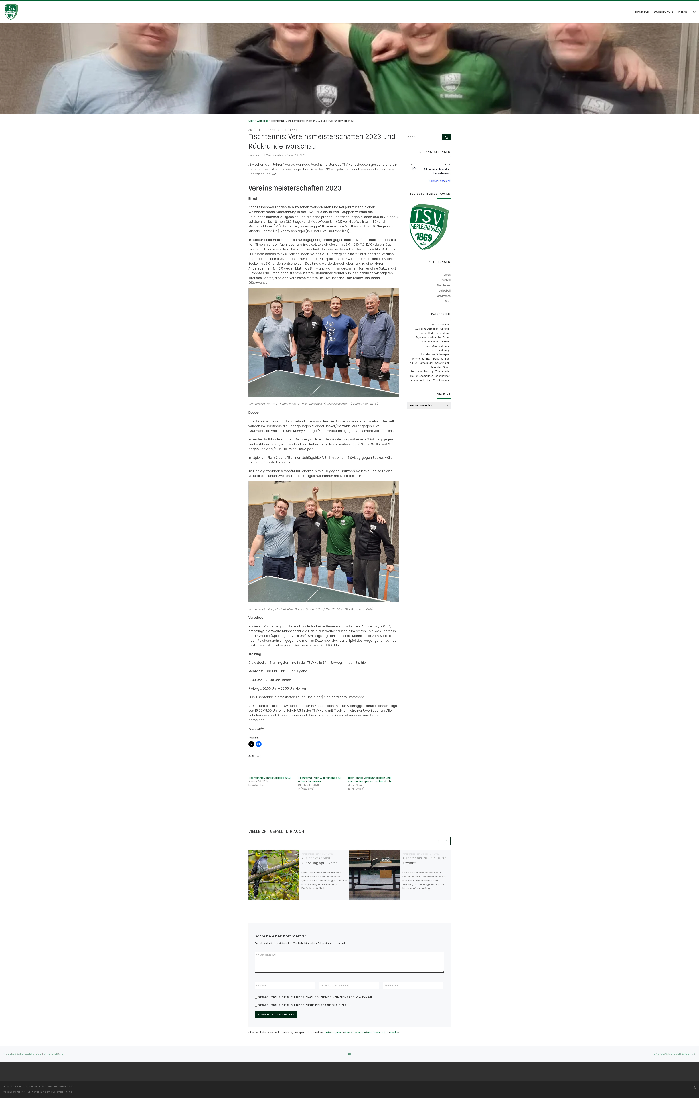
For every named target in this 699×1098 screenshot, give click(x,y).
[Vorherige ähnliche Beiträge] (438, 841)
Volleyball (425, 380)
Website (392, 985)
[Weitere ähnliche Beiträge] (447, 841)
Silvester (435, 367)
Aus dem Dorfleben (427, 328)
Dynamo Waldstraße (428, 337)
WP (23, 1091)
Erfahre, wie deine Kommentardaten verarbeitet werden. (363, 1032)
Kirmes (445, 358)
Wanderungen (441, 380)
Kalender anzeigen (440, 181)
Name (261, 985)
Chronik (445, 328)
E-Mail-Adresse (335, 985)
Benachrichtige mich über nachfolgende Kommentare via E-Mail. (316, 997)
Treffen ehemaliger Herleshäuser (430, 376)
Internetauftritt (421, 358)
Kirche (435, 358)
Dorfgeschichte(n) (439, 333)
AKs (433, 324)
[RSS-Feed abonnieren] (695, 1087)
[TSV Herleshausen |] (25, 11)
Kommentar (267, 954)
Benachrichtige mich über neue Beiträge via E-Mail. (304, 1005)
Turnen (414, 380)
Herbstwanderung (439, 350)
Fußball (445, 341)
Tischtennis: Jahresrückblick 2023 (269, 778)
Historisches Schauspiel (435, 354)
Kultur (413, 363)
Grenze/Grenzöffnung (437, 346)
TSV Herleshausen (25, 1086)
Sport (446, 367)
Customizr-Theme (61, 1091)
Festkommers (430, 341)
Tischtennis (442, 371)
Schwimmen (442, 363)
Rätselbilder (426, 363)
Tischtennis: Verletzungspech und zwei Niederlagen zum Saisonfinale (369, 779)
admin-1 (258, 155)
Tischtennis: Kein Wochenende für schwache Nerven (319, 779)
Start (251, 121)
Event (446, 337)
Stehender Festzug (422, 371)
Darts (423, 333)
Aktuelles (262, 121)
